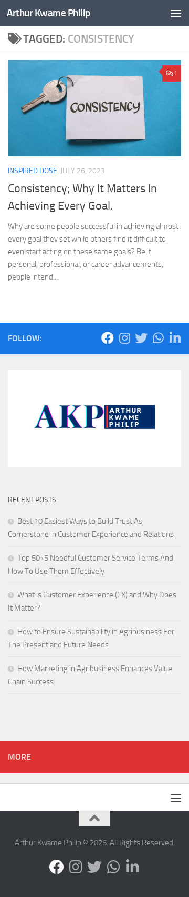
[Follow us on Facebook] (107, 338)
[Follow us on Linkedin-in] (175, 338)
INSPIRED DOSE (32, 170)
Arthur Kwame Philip (48, 13)
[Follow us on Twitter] (141, 338)
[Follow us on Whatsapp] (158, 338)
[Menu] (176, 13)
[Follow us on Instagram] (124, 338)
